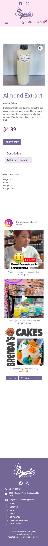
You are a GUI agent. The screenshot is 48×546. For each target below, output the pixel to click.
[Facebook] (20, 3)
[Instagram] (27, 3)
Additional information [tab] (18, 160)
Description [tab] (14, 153)
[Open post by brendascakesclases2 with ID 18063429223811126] (24, 249)
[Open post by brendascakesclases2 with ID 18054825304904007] (24, 346)
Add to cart (12, 142)
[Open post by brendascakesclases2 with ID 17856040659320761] (24, 298)
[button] (6, 22)
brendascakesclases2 (23, 233)
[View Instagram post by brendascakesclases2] (41, 266)
